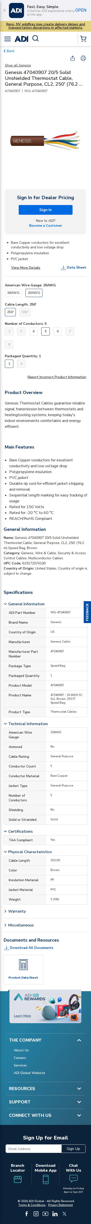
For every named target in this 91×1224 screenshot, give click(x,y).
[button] (87, 612)
